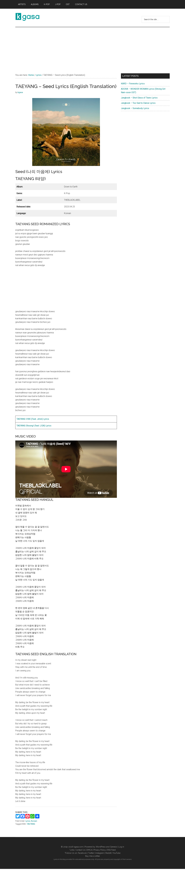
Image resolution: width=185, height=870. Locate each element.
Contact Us (80, 850)
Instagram (99, 853)
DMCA (89, 850)
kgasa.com (78, 847)
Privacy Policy (100, 850)
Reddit (108, 853)
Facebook (82, 853)
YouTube (116, 853)
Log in (121, 847)
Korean (34, 821)
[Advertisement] (92, 48)
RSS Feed (111, 850)
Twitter (91, 853)
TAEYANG (31, 824)
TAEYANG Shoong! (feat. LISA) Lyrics (34, 425)
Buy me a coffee (92, 856)
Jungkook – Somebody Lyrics (135, 108)
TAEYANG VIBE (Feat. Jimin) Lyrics (33, 419)
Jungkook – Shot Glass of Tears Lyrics (139, 97)
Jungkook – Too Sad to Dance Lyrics (138, 103)
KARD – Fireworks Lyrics (133, 83)
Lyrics (27, 821)
